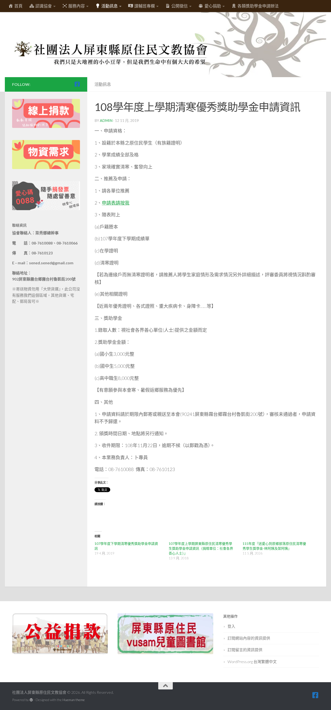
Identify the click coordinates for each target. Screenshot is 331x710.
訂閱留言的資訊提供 (245, 649)
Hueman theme (74, 700)
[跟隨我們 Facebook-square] (77, 84)
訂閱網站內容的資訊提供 (249, 638)
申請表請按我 (115, 203)
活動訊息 (103, 84)
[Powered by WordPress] (31, 700)
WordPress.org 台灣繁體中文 (252, 661)
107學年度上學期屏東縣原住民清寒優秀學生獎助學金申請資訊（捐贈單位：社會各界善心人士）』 (201, 548)
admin (106, 120)
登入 (231, 626)
